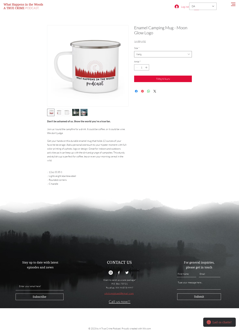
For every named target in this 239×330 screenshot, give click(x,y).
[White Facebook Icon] (119, 273)
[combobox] (163, 54)
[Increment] (147, 67)
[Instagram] (111, 273)
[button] (233, 4)
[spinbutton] (142, 67)
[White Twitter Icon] (127, 273)
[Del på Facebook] (136, 91)
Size (136, 48)
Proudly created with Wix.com (136, 328)
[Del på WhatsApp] (149, 91)
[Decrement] (137, 67)
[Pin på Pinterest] (142, 91)
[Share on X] (155, 91)
